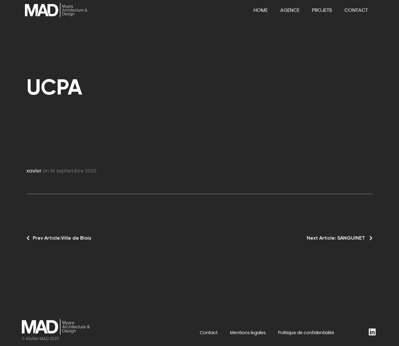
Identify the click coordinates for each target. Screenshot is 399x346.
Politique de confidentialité (306, 332)
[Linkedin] (372, 330)
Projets (322, 10)
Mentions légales (248, 332)
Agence (290, 10)
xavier (33, 170)
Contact (356, 10)
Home (260, 10)
